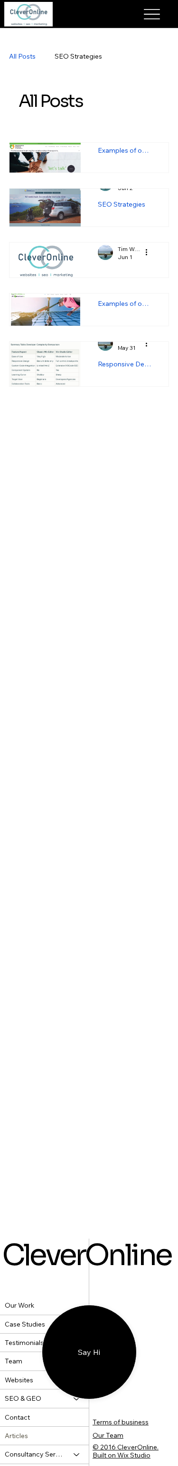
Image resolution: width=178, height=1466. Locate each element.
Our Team (108, 1435)
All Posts (32, 56)
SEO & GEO (23, 1398)
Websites (19, 1380)
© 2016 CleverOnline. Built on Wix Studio (126, 1451)
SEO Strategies (88, 56)
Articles (16, 1435)
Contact (17, 1417)
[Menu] (152, 14)
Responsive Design (134, 364)
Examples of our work (134, 150)
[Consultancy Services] (77, 1454)
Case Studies (25, 1324)
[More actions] (159, 252)
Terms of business (121, 1422)
